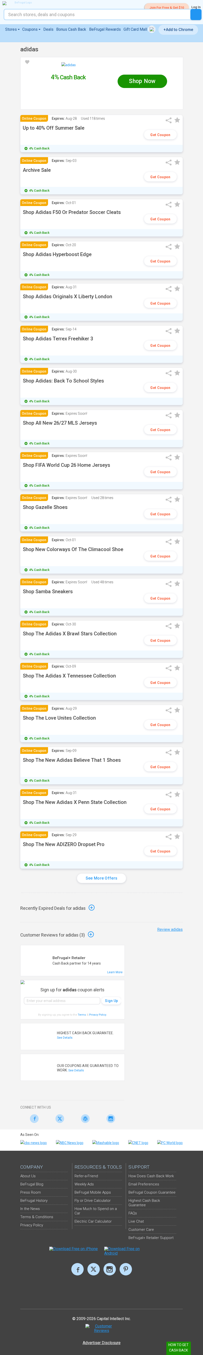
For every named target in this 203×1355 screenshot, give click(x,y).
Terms (82, 1014)
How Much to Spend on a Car (96, 1211)
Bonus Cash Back (71, 29)
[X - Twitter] (58, 1118)
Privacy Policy (98, 1014)
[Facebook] (33, 1118)
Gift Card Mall (136, 29)
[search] (196, 14)
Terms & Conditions (36, 1217)
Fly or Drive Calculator (93, 1200)
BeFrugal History (34, 1200)
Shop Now (142, 81)
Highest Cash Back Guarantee (144, 1202)
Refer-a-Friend (86, 1176)
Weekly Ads (84, 1184)
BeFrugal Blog (31, 1184)
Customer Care (141, 1229)
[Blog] (84, 1118)
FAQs (132, 1213)
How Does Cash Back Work (151, 1176)
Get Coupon (160, 135)
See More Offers (102, 878)
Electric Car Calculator (93, 1221)
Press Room (30, 1192)
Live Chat (136, 1221)
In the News (30, 1209)
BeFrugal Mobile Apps (93, 1192)
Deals (48, 29)
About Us (28, 1176)
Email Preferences (143, 1184)
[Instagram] (109, 1118)
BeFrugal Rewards (105, 29)
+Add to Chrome (178, 29)
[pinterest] (126, 1269)
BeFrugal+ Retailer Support (151, 1238)
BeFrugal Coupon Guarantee (152, 1192)
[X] (93, 1269)
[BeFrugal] (21, 3)
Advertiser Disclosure (102, 1342)
